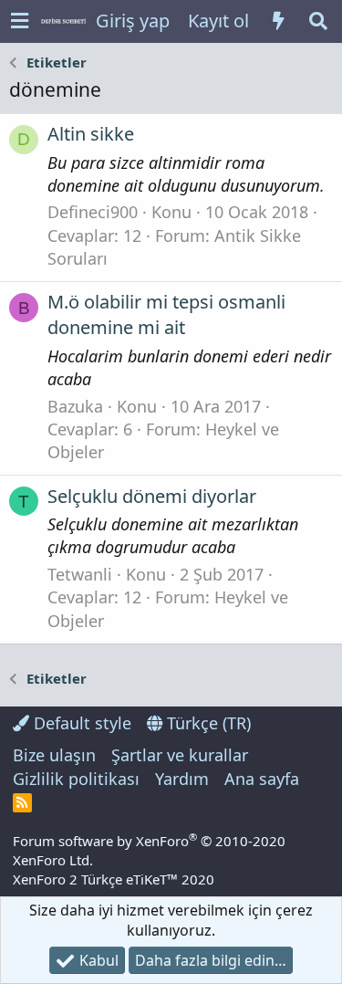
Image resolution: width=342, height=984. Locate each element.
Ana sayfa (261, 779)
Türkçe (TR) (206, 723)
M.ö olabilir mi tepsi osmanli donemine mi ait (166, 314)
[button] (20, 21)
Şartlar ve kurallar (179, 755)
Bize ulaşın (54, 755)
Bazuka (75, 406)
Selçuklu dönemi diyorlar (151, 496)
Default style (80, 723)
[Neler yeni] (278, 21)
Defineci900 (92, 212)
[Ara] (318, 21)
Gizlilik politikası (76, 779)
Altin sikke (90, 133)
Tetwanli (79, 574)
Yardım (182, 779)
